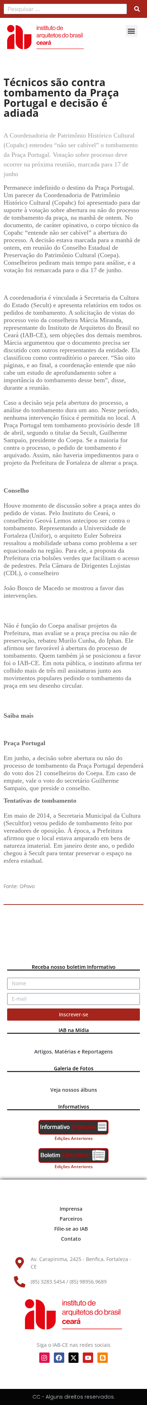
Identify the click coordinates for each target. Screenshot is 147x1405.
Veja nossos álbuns (73, 1089)
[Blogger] (102, 1357)
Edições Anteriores (74, 1138)
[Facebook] (59, 1357)
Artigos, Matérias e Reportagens (73, 1051)
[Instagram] (44, 1357)
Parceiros (71, 1218)
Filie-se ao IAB (71, 1228)
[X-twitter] (74, 1357)
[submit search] (137, 9)
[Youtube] (88, 1357)
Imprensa (71, 1208)
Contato (71, 1238)
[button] (131, 31)
